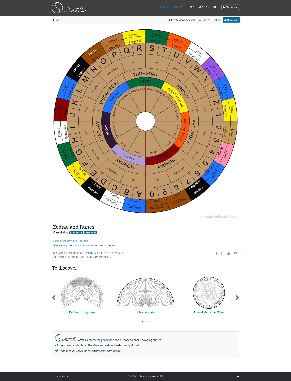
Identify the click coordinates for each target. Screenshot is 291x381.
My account (231, 7)
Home (59, 245)
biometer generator (101, 340)
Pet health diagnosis (82, 312)
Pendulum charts (72, 245)
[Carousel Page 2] (145, 321)
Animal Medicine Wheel (208, 312)
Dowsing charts (171, 7)
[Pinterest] (222, 253)
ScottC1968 (95, 253)
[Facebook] (216, 253)
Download (232, 20)
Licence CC (84, 257)
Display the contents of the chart (71, 240)
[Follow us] (238, 376)
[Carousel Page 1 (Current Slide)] (142, 321)
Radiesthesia (76, 232)
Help (191, 7)
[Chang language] (215, 7)
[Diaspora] (229, 253)
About (202, 7)
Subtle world (90, 232)
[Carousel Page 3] (149, 321)
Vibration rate (145, 312)
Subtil (131, 376)
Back (57, 20)
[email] (235, 253)
